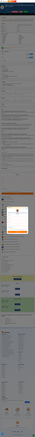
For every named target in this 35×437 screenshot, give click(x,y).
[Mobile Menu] (2, 1)
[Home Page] (5, 1)
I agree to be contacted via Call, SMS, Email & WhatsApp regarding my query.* (18, 229)
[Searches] (8, 1)
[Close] (26, 208)
